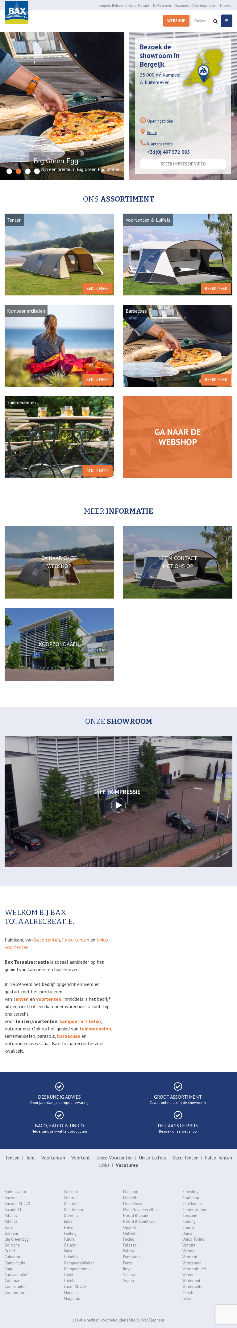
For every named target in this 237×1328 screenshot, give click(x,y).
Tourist (188, 1227)
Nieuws (225, 5)
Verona (188, 1251)
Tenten (12, 1157)
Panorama (132, 1256)
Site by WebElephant (146, 1320)
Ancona (11, 1198)
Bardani (11, 1233)
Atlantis (11, 1221)
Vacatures (182, 5)
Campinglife (15, 1263)
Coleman (12, 1280)
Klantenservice (160, 144)
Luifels (69, 1280)
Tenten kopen (194, 1209)
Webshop (176, 20)
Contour (71, 1198)
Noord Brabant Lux (139, 1221)
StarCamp (190, 1198)
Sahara (129, 1274)
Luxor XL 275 (75, 1286)
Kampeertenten (77, 1269)
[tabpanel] (62, 106)
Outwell (130, 1233)
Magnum (130, 1191)
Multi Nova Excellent (141, 1209)
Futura (69, 1239)
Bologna (12, 1245)
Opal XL (130, 1227)
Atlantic (11, 1215)
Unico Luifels (152, 1157)
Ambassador (15, 1191)
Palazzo (130, 1245)
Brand (10, 1251)
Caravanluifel (16, 1274)
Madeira (71, 1292)
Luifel (68, 1274)
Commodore (16, 1292)
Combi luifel (15, 1286)
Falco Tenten (218, 1157)
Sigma (128, 1280)
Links (104, 1165)
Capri (9, 1269)
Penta (128, 1263)
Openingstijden (204, 5)
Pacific (128, 1239)
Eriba (68, 1221)
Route (152, 132)
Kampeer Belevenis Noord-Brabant (123, 5)
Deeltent (71, 1203)
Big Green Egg (17, 1239)
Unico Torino (193, 1239)
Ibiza (68, 1251)
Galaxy (70, 1245)
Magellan (72, 1298)
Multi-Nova (132, 1203)
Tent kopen (192, 1203)
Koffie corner (162, 5)
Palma (128, 1251)
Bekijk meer (97, 288)
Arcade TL (13, 1209)
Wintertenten (193, 1286)
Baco (9, 1227)
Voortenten (53, 1157)
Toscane (189, 1215)
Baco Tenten (185, 1157)
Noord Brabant (135, 1215)
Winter (187, 1274)
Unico (187, 1233)
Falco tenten (75, 940)
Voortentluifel (194, 1269)
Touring (189, 1221)
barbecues (68, 1036)
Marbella (131, 1198)
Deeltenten (73, 1209)
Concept (71, 1191)
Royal (128, 1269)
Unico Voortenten (114, 1157)
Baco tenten (47, 940)
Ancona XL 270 (17, 1203)
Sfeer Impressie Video (183, 164)
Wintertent (191, 1280)
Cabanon (12, 1256)
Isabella (71, 1256)
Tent (30, 1157)
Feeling (70, 1233)
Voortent (80, 1157)
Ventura (188, 1245)
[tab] (9, 171)
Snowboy (190, 1191)
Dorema (71, 1215)
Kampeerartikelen (79, 1263)
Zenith (187, 1292)
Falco (68, 1227)
